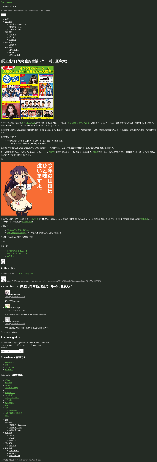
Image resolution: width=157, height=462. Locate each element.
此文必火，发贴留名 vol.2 (17, 253)
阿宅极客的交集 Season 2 (17, 251)
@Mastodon (14, 50)
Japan (78, 281)
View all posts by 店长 (24, 273)
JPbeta (7, 390)
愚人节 (12, 37)
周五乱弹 (97, 281)
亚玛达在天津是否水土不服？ (18, 230)
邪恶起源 (12, 45)
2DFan (7, 380)
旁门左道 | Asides (64, 281)
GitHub (7, 365)
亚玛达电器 (144, 219)
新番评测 (8, 32)
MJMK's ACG (10, 392)
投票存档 (12, 39)
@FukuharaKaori (28, 123)
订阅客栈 (8, 47)
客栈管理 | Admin (15, 29)
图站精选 (8, 42)
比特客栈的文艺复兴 (8, 6)
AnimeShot (9, 362)
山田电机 (94, 152)
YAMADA (89, 281)
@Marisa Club (14, 55)
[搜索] (21, 351)
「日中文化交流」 (12, 397)
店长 (13, 281)
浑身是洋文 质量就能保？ (16, 232)
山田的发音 (34, 219)
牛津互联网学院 (11, 410)
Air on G (8, 385)
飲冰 (7, 415)
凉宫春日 (12, 34)
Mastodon (9, 369)
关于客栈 (8, 21)
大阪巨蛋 (52, 152)
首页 (7, 19)
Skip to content (6, 2)
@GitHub (12, 52)
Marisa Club (9, 367)
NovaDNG (9, 395)
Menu (3, 15)
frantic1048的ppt (11, 387)
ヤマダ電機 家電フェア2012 (78, 123)
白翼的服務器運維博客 (13, 413)
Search (4, 347)
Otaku (83, 281)
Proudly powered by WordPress (29, 460)
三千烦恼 (8, 400)
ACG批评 (8, 382)
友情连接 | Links (15, 27)
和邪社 (7, 405)
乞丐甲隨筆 (9, 402)
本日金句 (10, 256)
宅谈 (7, 408)
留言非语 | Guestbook (17, 24)
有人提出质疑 (27, 221)
